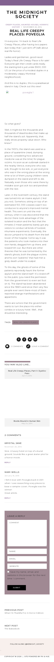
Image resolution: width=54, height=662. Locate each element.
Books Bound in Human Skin (27, 421)
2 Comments (13, 435)
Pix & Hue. (45, 656)
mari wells (12, 472)
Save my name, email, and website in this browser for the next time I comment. (26, 575)
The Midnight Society (27, 14)
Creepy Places (13, 25)
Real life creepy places (26, 322)
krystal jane (13, 443)
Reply (8, 462)
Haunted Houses (29, 25)
